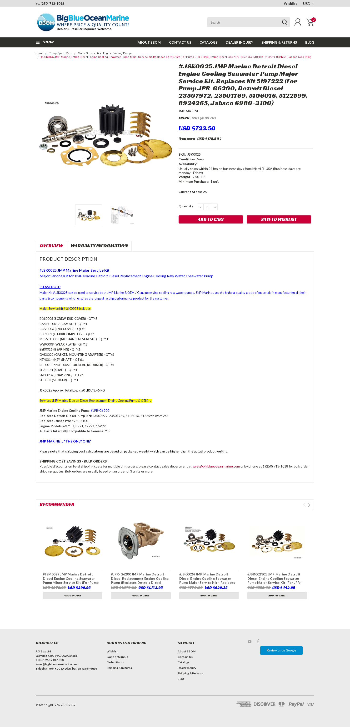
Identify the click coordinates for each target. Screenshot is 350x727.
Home (40, 53)
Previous (41, 132)
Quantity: (186, 206)
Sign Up (123, 657)
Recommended (57, 504)
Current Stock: (193, 192)
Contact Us (180, 42)
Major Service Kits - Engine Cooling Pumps (105, 53)
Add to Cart (72, 595)
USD (307, 3)
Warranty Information (99, 246)
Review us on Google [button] (281, 650)
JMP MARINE (189, 111)
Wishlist (290, 3)
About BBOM (149, 42)
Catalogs (208, 42)
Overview (51, 246)
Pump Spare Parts (61, 53)
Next (169, 132)
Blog (309, 42)
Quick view (72, 541)
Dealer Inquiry (239, 42)
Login (110, 657)
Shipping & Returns (279, 42)
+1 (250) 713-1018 (50, 3)
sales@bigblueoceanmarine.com (216, 466)
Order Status (115, 662)
